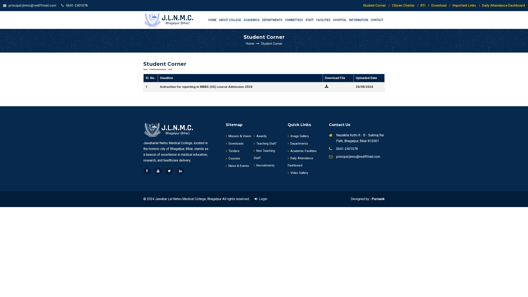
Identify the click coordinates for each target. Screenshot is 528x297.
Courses (234, 158)
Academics (252, 20)
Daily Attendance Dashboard (503, 5)
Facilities (323, 20)
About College (230, 20)
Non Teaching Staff (264, 154)
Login (262, 199)
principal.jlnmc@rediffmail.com (32, 5)
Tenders (234, 151)
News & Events (239, 166)
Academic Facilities (303, 151)
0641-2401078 (77, 5)
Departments (272, 20)
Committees (294, 20)
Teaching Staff (266, 143)
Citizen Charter (403, 5)
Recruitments (265, 165)
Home (212, 20)
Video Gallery (299, 173)
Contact (377, 20)
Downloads (236, 143)
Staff (309, 20)
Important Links (464, 5)
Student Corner (374, 5)
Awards (261, 136)
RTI (423, 5)
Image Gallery (299, 136)
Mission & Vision (240, 136)
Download (439, 5)
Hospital (339, 20)
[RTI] (338, 87)
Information (358, 20)
